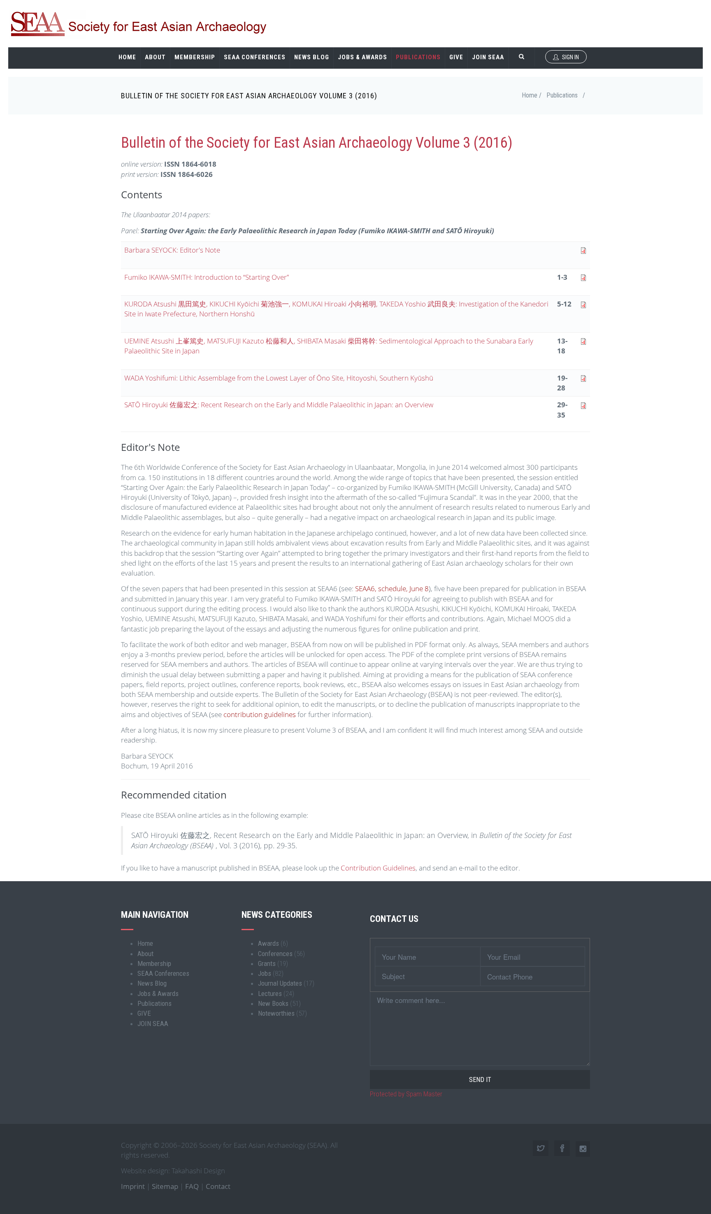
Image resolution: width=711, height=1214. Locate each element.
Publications (418, 57)
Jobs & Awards (362, 57)
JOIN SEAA (488, 57)
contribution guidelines (259, 714)
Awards (268, 943)
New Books (273, 1003)
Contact (218, 1186)
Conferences (275, 953)
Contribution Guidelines (378, 868)
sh (425, 378)
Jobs (264, 973)
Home (127, 57)
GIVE (456, 57)
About (155, 57)
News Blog (311, 57)
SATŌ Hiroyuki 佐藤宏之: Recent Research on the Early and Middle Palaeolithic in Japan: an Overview (278, 404)
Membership (194, 57)
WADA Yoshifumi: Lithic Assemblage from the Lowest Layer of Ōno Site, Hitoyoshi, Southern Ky (271, 378)
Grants (267, 963)
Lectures (270, 993)
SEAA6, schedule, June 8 (392, 588)
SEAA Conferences (255, 57)
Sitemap (165, 1186)
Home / (531, 95)
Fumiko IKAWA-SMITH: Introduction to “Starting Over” (206, 277)
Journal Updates (280, 983)
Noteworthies (276, 1013)
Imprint (133, 1186)
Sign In (570, 57)
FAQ (192, 1186)
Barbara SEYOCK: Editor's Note (172, 250)
